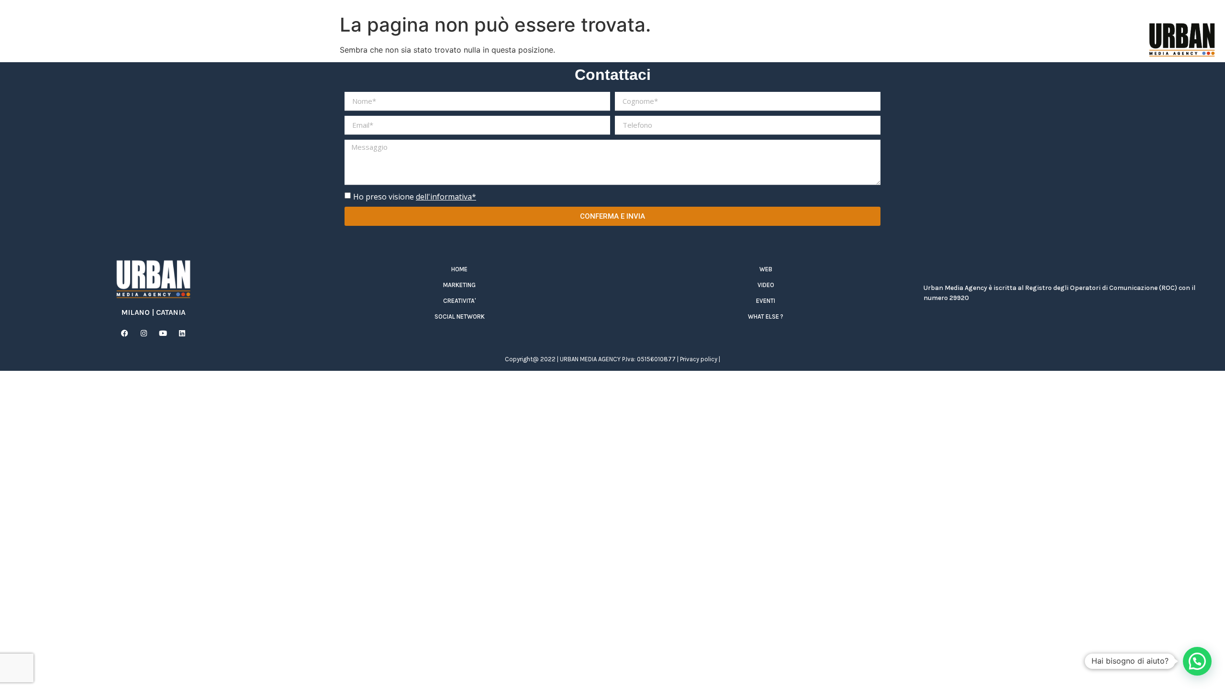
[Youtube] (163, 333)
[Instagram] (143, 333)
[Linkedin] (182, 333)
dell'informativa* (446, 196)
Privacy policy (698, 359)
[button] (1197, 661)
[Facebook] (124, 333)
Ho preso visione (414, 196)
